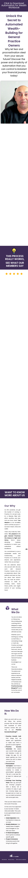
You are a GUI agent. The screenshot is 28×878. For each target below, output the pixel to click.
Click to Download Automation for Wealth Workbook (14, 5)
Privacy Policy (11, 859)
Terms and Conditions (21, 859)
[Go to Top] (25, 875)
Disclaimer (4, 859)
